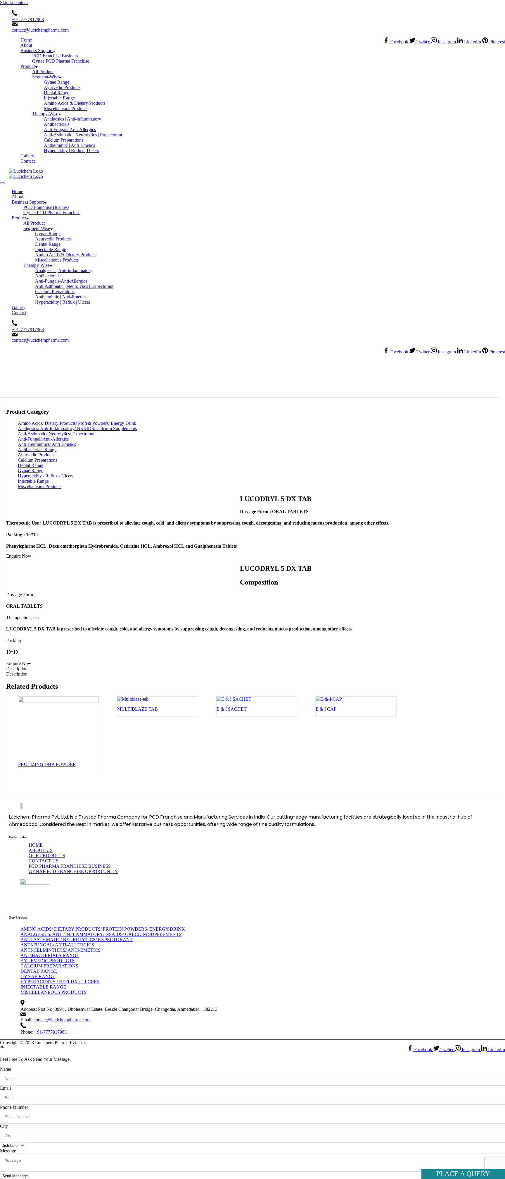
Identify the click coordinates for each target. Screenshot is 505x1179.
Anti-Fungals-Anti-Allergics (70, 129)
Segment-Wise (45, 76)
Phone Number (14, 1107)
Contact (27, 161)
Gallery (27, 155)
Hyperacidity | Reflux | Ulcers (71, 150)
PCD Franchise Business (55, 55)
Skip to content (14, 2)
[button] (18, 556)
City (4, 1126)
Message (8, 1150)
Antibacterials (56, 124)
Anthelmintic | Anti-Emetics (69, 145)
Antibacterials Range (37, 449)
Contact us (43, 860)
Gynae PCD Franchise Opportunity (73, 871)
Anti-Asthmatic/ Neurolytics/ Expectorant (234, 372)
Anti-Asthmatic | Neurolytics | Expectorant (83, 134)
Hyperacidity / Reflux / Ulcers (45, 475)
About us (41, 850)
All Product (42, 71)
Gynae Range (56, 82)
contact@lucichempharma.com (40, 30)
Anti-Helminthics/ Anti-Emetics (47, 444)
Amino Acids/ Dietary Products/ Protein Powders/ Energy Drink (77, 423)
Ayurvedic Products (62, 87)
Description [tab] (16, 668)
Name (5, 1069)
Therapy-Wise (45, 113)
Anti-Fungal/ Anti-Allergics (43, 438)
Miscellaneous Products (65, 108)
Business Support (36, 50)
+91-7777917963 (28, 19)
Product (27, 66)
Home (26, 39)
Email (5, 1088)
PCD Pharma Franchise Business (70, 866)
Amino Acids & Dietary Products (74, 103)
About (26, 45)
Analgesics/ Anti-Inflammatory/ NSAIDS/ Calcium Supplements (77, 428)
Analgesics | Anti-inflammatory (72, 118)
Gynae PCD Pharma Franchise (60, 61)
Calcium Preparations (63, 140)
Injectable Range (59, 97)
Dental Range (56, 92)
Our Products (47, 855)
